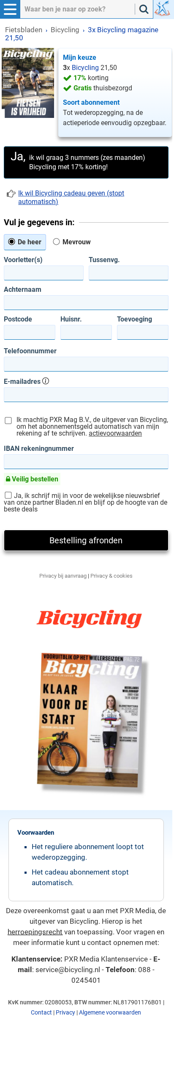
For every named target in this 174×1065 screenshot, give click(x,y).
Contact (41, 1012)
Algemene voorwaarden (110, 1012)
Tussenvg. (104, 260)
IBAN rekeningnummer (39, 448)
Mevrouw (76, 242)
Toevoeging (134, 319)
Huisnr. (71, 319)
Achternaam (22, 289)
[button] (10, 9)
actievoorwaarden (115, 433)
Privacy (65, 1012)
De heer (28, 242)
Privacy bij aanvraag (63, 576)
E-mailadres (23, 381)
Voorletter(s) (23, 260)
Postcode (18, 319)
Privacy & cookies (111, 576)
